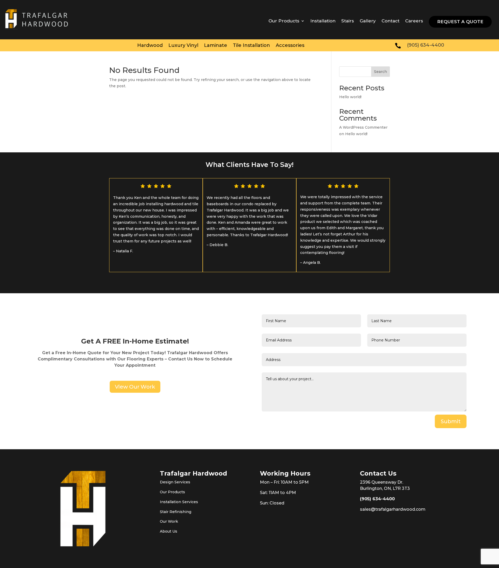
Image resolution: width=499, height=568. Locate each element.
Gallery (368, 21)
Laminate (215, 45)
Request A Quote (460, 21)
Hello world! (350, 97)
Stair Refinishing (175, 511)
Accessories (290, 45)
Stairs (347, 21)
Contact (390, 21)
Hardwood (150, 45)
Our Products (172, 492)
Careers (414, 21)
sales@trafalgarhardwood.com (392, 509)
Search (380, 71)
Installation (323, 21)
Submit (451, 421)
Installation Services (179, 502)
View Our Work (135, 387)
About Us (168, 531)
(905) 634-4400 (377, 498)
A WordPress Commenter (363, 127)
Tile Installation (251, 45)
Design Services (175, 482)
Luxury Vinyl (183, 45)
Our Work (169, 521)
